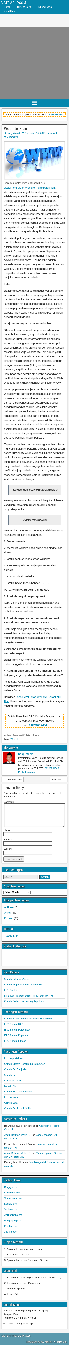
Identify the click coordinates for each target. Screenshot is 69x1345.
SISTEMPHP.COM (13, 3)
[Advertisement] (34, 63)
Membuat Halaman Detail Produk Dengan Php (28, 995)
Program (8, 918)
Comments (12, 136)
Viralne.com (10, 1209)
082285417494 (55, 114)
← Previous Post (12, 779)
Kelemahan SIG (12, 1080)
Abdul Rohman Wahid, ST (18, 1135)
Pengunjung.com (13, 1220)
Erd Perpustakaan (13, 1058)
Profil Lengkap (26, 772)
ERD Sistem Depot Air (16, 1035)
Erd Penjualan (11, 1097)
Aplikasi (8, 907)
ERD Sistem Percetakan (17, 1029)
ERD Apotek (10, 990)
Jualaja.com (10, 1231)
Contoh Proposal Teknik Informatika (23, 984)
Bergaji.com (10, 1187)
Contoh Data (10, 1102)
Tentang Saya (24, 6)
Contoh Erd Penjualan (15, 1069)
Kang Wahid (13, 133)
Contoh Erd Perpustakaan (18, 1091)
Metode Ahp (10, 1086)
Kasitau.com (11, 1203)
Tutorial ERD (11, 935)
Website (14, 739)
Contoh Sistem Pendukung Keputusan (24, 1001)
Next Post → (59, 779)
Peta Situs (9, 11)
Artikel (53, 133)
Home (7, 6)
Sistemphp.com (34, 1342)
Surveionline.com (13, 1198)
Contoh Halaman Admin (16, 979)
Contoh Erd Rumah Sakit (17, 1108)
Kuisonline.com (12, 1192)
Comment (9, 801)
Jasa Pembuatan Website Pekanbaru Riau (29, 187)
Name (8, 830)
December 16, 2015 (34, 133)
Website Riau (15, 128)
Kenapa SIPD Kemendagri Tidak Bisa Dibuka (28, 1018)
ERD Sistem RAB (13, 1024)
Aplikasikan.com (13, 1215)
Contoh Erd (10, 1075)
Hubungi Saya (45, 6)
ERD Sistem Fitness (15, 1041)
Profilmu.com (11, 1226)
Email (8, 839)
